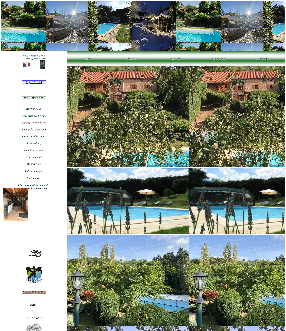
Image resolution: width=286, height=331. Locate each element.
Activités (175, 58)
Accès (88, 58)
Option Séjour (263, 58)
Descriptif (132, 58)
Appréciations (219, 58)
